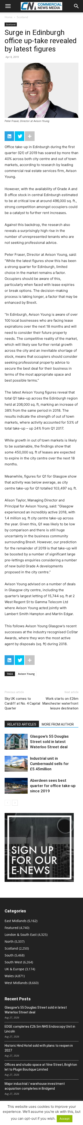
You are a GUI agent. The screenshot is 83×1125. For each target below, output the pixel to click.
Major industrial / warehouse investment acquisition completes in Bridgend (35, 1086)
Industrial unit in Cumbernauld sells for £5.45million (49, 763)
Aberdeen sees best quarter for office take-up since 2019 (53, 785)
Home (8, 17)
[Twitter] (19, 136)
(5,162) (21, 921)
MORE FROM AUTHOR (58, 724)
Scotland (22, 17)
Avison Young (26, 673)
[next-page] (15, 803)
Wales (9, 976)
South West (13, 962)
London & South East (21, 934)
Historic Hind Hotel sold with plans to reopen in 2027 (39, 1048)
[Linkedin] (9, 136)
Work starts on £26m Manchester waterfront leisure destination (60, 703)
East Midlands (16, 921)
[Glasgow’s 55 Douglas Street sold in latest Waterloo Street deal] (16, 742)
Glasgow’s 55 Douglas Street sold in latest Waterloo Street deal (49, 741)
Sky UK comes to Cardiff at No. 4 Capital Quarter (22, 703)
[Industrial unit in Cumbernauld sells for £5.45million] (16, 764)
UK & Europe (14, 969)
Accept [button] (64, 1118)
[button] (7, 6)
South (9, 955)
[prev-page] (7, 803)
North (9, 941)
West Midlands (16, 983)
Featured (11, 927)
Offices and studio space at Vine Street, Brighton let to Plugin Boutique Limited (41, 1067)
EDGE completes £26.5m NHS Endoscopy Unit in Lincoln (40, 1029)
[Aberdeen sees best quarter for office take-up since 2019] (16, 786)
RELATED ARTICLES (21, 724)
